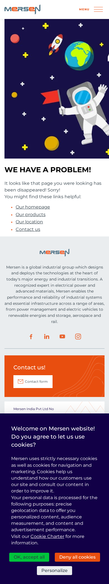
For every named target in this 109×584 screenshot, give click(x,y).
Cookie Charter (47, 536)
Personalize (54, 570)
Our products (31, 214)
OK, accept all (29, 557)
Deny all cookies (77, 557)
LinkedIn (46, 336)
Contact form (36, 381)
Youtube (62, 336)
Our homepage (33, 207)
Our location (29, 221)
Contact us (28, 229)
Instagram (78, 336)
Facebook (31, 336)
